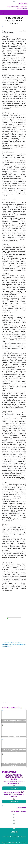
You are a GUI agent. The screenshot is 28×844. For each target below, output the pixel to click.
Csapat (14, 832)
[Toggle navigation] (3, 12)
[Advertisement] (14, 604)
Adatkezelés (6, 836)
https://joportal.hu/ (21, 842)
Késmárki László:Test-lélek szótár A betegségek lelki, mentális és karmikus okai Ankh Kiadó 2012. (14, 644)
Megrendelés (14, 788)
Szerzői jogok (21, 836)
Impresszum (13, 836)
